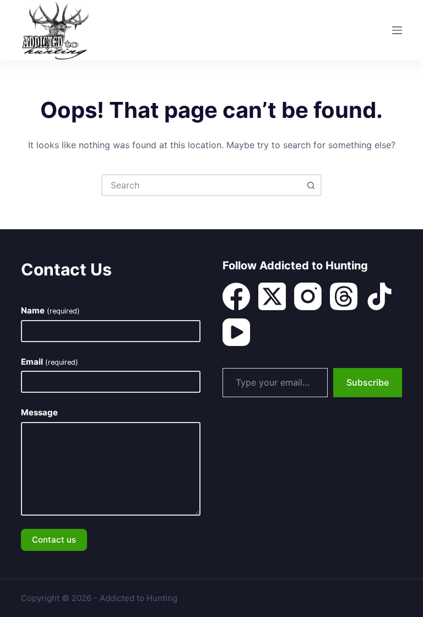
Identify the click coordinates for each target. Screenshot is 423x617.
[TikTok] (379, 296)
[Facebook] (236, 296)
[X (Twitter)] (272, 296)
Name (50, 310)
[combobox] (201, 185)
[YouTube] (236, 332)
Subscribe (367, 382)
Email (49, 361)
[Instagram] (308, 296)
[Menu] (397, 30)
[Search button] (311, 185)
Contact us (54, 539)
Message (39, 412)
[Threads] (343, 296)
